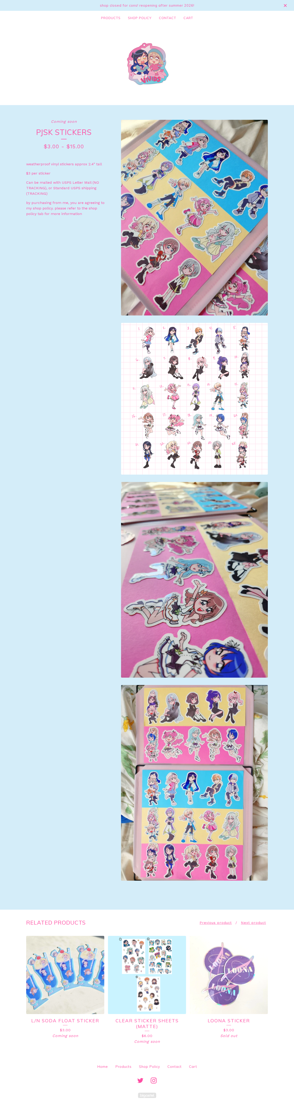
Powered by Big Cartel (147, 1095)
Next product (253, 923)
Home (102, 1066)
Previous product (216, 923)
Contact (167, 18)
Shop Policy (140, 18)
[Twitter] (140, 1080)
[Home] (147, 64)
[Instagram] (153, 1080)
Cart (188, 18)
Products (111, 18)
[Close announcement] (285, 5)
